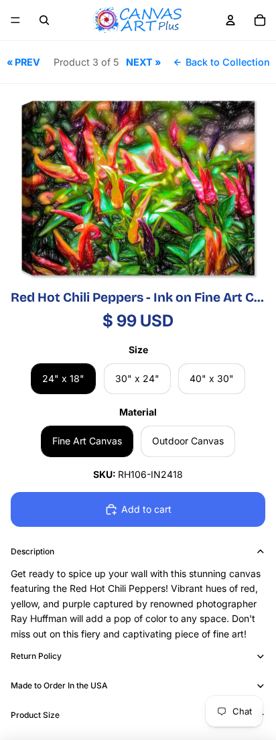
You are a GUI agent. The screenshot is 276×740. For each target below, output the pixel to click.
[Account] (230, 20)
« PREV (23, 62)
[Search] (44, 20)
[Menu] (15, 20)
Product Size (35, 715)
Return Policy (36, 656)
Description (32, 551)
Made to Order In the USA (59, 685)
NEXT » (143, 62)
